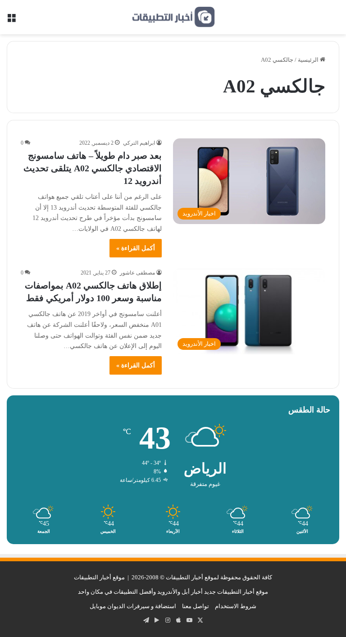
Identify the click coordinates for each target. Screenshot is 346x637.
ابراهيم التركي (139, 143)
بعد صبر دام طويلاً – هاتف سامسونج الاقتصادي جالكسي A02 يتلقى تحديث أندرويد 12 (92, 168)
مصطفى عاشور (137, 273)
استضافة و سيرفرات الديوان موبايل (133, 606)
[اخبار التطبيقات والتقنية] (173, 17)
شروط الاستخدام (235, 606)
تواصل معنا (195, 606)
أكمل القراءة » (135, 248)
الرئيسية (309, 59)
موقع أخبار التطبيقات (99, 577)
